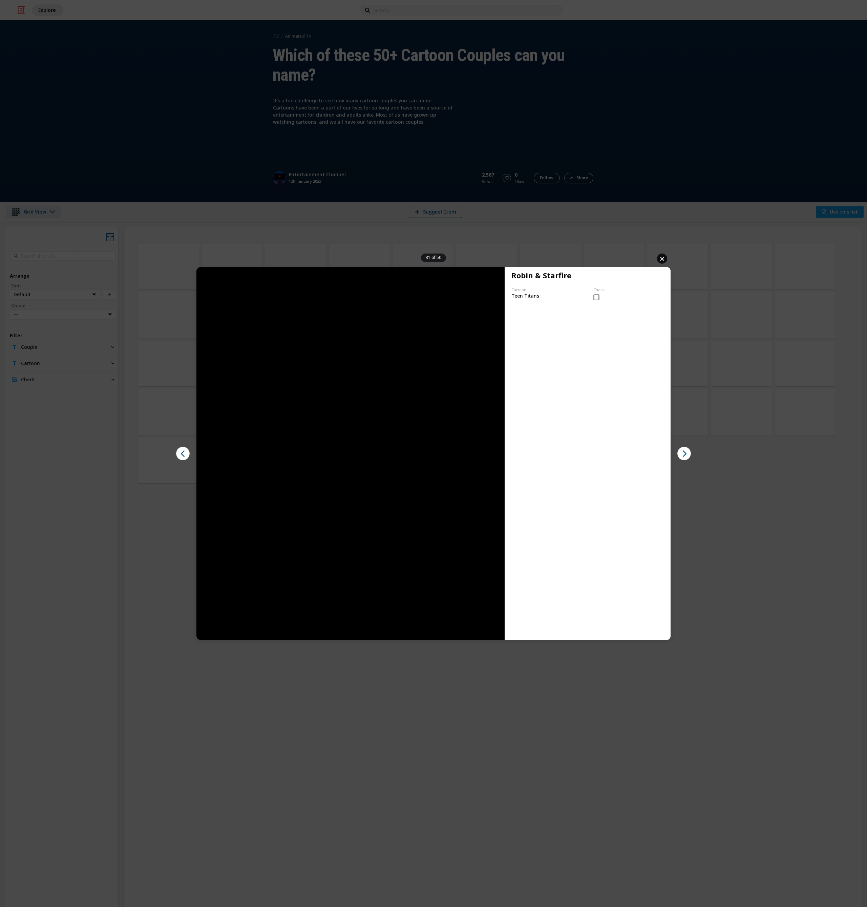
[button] (183, 453)
